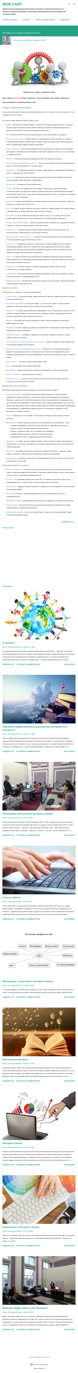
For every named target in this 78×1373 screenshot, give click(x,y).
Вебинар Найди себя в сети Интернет (25, 1308)
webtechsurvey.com (12, 379)
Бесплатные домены (15, 1059)
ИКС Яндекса (10, 370)
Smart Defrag (10, 493)
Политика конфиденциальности (39, 1357)
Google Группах (13, 422)
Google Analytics (11, 296)
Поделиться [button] (67, 522)
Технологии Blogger (40, 1365)
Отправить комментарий (28, 664)
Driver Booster (11, 486)
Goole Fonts (10, 244)
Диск (8, 208)
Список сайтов (11, 897)
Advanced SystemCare (13, 469)
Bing (7, 366)
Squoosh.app (10, 184)
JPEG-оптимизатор (12, 149)
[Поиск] (69, 3)
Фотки (8, 177)
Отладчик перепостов (13, 394)
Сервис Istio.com (12, 230)
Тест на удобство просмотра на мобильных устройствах (25, 342)
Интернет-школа (12, 1143)
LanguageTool (11, 274)
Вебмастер (10, 310)
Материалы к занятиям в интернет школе (27, 981)
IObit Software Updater (13, 501)
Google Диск (10, 201)
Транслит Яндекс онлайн (14, 139)
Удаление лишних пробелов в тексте (18, 237)
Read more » (70, 664)
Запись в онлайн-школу (45, 20)
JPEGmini (9, 159)
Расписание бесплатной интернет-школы (27, 813)
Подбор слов (10, 266)
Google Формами (13, 215)
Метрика (9, 320)
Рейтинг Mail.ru (11, 361)
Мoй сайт (12, 4)
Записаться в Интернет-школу (20, 1227)
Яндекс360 (10, 327)
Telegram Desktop (12, 505)
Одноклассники (11, 458)
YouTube (9, 188)
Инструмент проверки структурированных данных (23, 349)
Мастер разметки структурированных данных (21, 163)
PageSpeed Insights (12, 335)
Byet (7, 134)
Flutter (8, 256)
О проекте (26, 20)
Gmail (8, 415)
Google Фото (10, 170)
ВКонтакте (9, 451)
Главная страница (9, 20)
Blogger (8, 125)
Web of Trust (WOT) (13, 374)
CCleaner (9, 479)
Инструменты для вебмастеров (16, 303)
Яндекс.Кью (10, 441)
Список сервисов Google (14, 512)
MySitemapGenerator (13, 281)
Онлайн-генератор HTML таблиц (17, 222)
